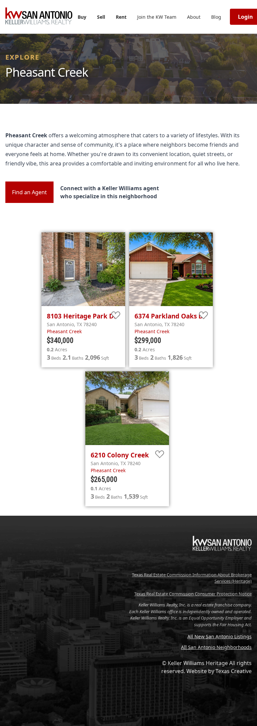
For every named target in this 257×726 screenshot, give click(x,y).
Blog (216, 17)
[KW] (222, 565)
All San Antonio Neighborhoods (216, 647)
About (193, 17)
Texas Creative (234, 671)
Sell (101, 17)
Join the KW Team (156, 17)
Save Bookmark (116, 315)
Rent (121, 17)
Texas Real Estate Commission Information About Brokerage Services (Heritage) (192, 578)
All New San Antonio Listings (219, 636)
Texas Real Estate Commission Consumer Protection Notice (193, 594)
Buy (82, 17)
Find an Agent (29, 192)
